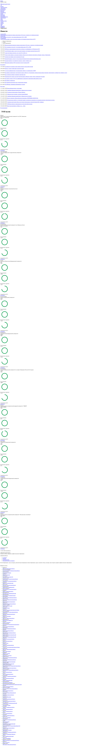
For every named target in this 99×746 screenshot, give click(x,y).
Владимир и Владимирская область (10, 597)
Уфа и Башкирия (6, 721)
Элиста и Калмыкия (7, 738)
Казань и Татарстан (6, 622)
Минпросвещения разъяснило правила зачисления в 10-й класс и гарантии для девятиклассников (24, 45)
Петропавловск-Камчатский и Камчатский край (12, 684)
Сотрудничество (6, 559)
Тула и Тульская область (7, 713)
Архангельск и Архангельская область (10, 579)
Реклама (4, 558)
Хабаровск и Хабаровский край (9, 723)
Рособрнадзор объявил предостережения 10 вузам (14, 56)
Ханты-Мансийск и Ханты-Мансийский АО (11, 725)
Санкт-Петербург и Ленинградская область (11, 570)
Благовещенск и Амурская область (9, 589)
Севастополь (2, 8)
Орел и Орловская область (8, 674)
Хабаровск (2, 26)
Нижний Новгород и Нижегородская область (12, 665)
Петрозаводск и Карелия (7, 682)
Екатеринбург (3, 12)
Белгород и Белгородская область (9, 585)
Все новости (2, 64)
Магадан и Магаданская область (9, 649)
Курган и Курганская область (8, 639)
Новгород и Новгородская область (9, 667)
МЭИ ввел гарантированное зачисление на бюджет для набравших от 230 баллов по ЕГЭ (22, 49)
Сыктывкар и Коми (6, 705)
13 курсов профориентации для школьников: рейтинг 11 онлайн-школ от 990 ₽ (20, 70)
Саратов (2, 23)
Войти (1, 0)
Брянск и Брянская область (8, 591)
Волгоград (2, 10)
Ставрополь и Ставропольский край (10, 703)
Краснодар (2, 14)
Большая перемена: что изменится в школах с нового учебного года (18, 60)
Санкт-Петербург (3, 7)
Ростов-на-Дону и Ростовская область (10, 688)
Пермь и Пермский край (7, 680)
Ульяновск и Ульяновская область (9, 719)
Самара (1, 21)
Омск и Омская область (7, 672)
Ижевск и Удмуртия (7, 616)
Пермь (1, 19)
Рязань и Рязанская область (8, 690)
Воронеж (2, 11)
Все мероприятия (3, 107)
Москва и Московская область (9, 568)
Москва (1, 6)
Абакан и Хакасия (6, 574)
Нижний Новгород (4, 16)
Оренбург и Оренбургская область (9, 676)
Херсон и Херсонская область (8, 727)
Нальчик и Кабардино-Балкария (9, 661)
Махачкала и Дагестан (7, 655)
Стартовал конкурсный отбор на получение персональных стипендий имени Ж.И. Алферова (25, 102)
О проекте (5, 557)
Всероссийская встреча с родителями (14, 88)
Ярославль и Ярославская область (9, 744)
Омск (1, 18)
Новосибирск (3, 17)
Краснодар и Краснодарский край (9, 634)
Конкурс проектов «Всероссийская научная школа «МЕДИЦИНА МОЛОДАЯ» (22, 98)
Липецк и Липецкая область (8, 645)
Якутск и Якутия (6, 742)
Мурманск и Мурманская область (9, 659)
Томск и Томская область (8, 711)
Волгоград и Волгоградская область (10, 599)
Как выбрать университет (10, 80)
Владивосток (3, 9)
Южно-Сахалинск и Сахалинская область (11, 740)
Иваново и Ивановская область (9, 614)
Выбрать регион (3, 28)
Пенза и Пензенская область (8, 678)
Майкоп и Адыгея (6, 653)
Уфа (1, 25)
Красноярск (2, 15)
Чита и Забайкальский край (8, 736)
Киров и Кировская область (8, 630)
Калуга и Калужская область (8, 626)
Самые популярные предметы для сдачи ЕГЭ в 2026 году (16, 52)
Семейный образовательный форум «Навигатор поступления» (19, 90)
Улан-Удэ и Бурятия (6, 717)
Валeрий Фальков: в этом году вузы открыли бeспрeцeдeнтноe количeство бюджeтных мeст (23, 58)
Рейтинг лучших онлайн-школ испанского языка (14, 68)
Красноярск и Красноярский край (9, 636)
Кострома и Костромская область (9, 632)
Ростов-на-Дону (3, 20)
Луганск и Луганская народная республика (11, 647)
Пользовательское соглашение (9, 560)
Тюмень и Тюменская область (8, 715)
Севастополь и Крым (7, 572)
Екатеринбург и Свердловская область (10, 612)
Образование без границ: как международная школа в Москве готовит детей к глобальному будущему (25, 76)
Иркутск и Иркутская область (8, 618)
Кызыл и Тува (5, 643)
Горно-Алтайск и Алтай (7, 605)
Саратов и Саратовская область (9, 699)
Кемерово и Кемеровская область (9, 628)
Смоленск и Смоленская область (9, 701)
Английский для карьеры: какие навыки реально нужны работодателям (19, 66)
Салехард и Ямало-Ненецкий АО (9, 692)
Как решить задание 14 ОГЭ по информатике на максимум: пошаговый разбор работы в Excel (23, 78)
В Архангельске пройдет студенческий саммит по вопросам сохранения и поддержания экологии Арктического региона (31, 100)
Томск (1, 24)
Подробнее (2, 150)
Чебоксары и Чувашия (7, 730)
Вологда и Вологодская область (9, 601)
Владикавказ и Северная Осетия (9, 595)
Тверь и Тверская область (8, 709)
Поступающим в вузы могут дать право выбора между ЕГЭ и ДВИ (18, 47)
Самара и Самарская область (8, 694)
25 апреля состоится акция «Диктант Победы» (16, 92)
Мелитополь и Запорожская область (10, 657)
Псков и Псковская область (8, 686)
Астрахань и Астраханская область (9, 581)
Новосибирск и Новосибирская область (10, 670)
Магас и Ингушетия (7, 651)
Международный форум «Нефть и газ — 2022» (16, 105)
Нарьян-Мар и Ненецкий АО (8, 663)
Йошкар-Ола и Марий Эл (8, 620)
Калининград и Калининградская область (11, 624)
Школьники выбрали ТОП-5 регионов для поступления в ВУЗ (17, 62)
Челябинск (2, 27)
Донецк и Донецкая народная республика (11, 610)
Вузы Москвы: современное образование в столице (15, 84)
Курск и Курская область (7, 641)
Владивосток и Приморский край (9, 593)
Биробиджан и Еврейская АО (8, 587)
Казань (1, 13)
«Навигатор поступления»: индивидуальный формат (17, 94)
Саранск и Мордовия (7, 696)
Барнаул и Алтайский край (8, 583)
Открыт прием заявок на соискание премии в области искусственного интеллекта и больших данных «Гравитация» (27, 54)
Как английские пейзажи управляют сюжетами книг (15, 74)
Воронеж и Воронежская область (9, 603)
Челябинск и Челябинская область (9, 732)
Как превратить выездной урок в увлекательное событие (16, 82)
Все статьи (2, 86)
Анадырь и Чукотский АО (8, 576)
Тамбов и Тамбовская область (8, 707)
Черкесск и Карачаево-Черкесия (9, 734)
